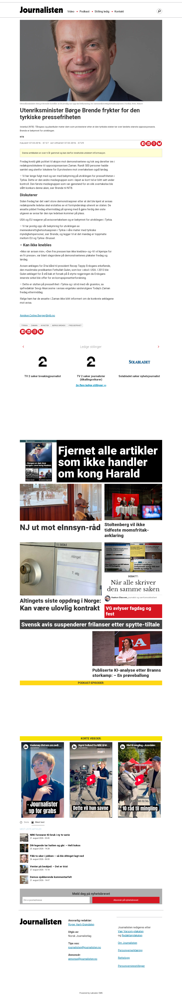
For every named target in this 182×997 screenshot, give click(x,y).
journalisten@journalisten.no (84, 947)
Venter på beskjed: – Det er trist (49, 866)
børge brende (59, 325)
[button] (23, 347)
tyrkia (24, 325)
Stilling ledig (102, 11)
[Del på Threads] (154, 143)
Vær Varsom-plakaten (130, 931)
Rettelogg (124, 957)
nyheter (45, 325)
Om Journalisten (127, 942)
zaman (34, 325)
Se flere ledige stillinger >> (91, 385)
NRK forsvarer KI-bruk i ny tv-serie (50, 834)
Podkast (85, 11)
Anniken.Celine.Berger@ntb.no (37, 315)
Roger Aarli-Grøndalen (81, 924)
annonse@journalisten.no (82, 958)
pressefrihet (75, 325)
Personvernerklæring (130, 950)
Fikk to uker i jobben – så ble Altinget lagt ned (57, 855)
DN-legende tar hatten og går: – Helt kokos (55, 845)
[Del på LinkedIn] (148, 143)
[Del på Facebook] (143, 143)
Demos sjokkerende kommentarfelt (51, 877)
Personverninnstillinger (131, 966)
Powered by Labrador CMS (91, 993)
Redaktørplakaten (132, 935)
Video (70, 11)
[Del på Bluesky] (159, 143)
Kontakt (119, 11)
